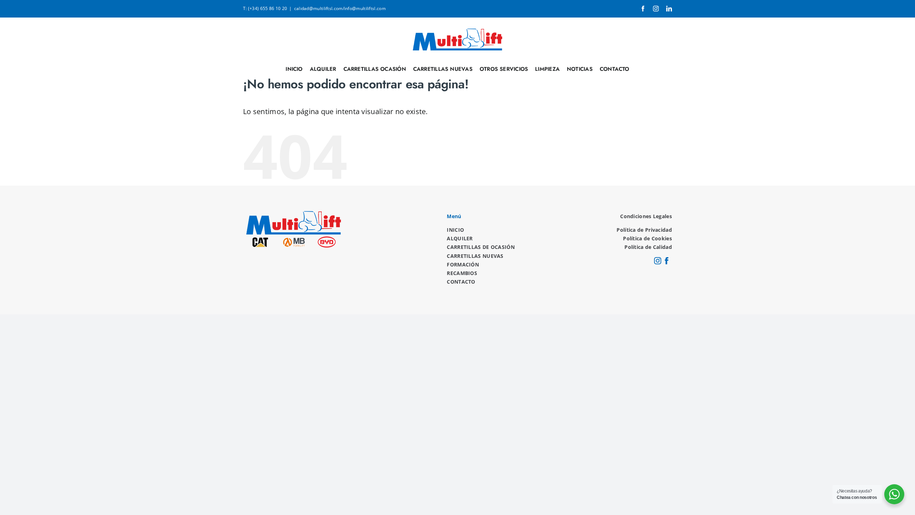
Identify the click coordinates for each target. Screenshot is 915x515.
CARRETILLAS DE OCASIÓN (481, 247)
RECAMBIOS (462, 273)
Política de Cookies (647, 238)
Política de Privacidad (644, 229)
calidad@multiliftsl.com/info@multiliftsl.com (340, 8)
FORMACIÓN (463, 264)
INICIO (455, 229)
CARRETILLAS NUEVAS (475, 255)
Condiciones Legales (646, 216)
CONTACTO (461, 281)
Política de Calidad (648, 247)
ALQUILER (460, 238)
